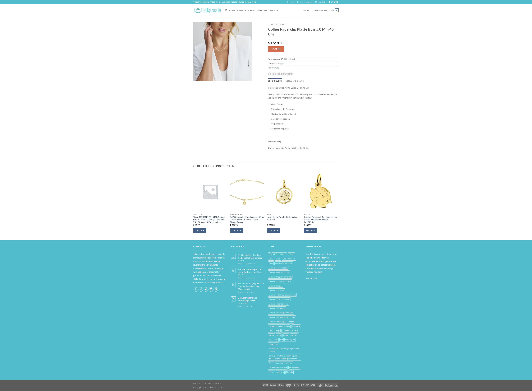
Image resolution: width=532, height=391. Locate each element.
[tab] (275, 81)
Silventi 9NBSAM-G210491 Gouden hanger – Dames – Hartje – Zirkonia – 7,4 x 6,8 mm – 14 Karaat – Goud (209, 219)
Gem (271, 263)
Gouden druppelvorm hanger (280, 277)
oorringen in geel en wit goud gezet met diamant (284, 349)
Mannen (294, 335)
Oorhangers (290, 340)
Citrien (291, 254)
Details (200, 230)
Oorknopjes (273, 344)
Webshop (241, 10)
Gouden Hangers (275, 286)
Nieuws (300, 2)
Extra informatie (295, 81)
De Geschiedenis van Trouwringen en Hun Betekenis (247, 300)
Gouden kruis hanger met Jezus (281, 313)
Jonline (271, 335)
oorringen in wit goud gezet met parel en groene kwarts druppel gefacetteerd (284, 357)
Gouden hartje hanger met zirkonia (282, 295)
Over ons (290, 2)
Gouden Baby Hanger (283, 263)
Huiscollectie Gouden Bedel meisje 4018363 (282, 218)
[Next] (338, 205)
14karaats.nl (199, 254)
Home (271, 25)
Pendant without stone (284, 363)
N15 (276, 340)
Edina (271, 259)
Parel (271, 363)
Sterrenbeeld (294, 368)
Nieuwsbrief (311, 278)
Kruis (279, 335)
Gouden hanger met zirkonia (280, 281)
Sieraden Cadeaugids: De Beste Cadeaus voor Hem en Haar (250, 272)
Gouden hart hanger (277, 290)
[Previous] (193, 205)
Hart (270, 331)
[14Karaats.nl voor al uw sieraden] (207, 10)
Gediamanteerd (289, 259)
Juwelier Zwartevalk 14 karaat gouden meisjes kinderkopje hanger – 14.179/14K (320, 219)
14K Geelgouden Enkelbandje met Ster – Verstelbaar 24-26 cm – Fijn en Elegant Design (247, 219)
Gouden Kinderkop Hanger (279, 299)
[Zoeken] (226, 10)
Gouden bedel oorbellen (278, 268)
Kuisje (285, 335)
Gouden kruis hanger (277, 308)
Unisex (271, 372)
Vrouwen (275, 68)
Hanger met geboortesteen (279, 326)
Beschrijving (275, 81)
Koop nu (276, 49)
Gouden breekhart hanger (279, 272)
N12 (270, 340)
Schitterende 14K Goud (278, 368)
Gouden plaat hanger (277, 322)
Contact (309, 2)
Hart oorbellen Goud (290, 331)
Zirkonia (289, 372)
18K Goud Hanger (279, 254)
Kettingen (281, 25)
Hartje (277, 331)
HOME (232, 10)
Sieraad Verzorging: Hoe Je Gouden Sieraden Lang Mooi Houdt (251, 286)
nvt (281, 340)
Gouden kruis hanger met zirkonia (282, 317)
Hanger (291, 322)
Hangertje (296, 326)
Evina (278, 259)
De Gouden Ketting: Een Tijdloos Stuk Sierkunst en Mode (250, 258)
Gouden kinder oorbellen (278, 304)
